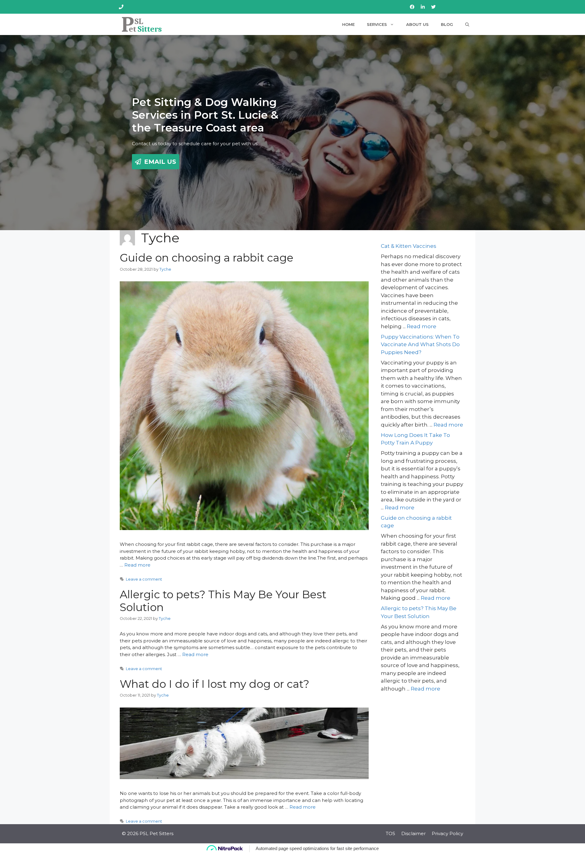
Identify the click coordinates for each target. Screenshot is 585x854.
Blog (447, 24)
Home (348, 24)
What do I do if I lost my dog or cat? (214, 684)
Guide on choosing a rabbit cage (206, 257)
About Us (417, 24)
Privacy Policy (447, 833)
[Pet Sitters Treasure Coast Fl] (142, 24)
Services (377, 24)
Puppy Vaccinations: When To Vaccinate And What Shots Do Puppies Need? (420, 344)
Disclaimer (413, 833)
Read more (137, 565)
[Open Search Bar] (467, 24)
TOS (390, 833)
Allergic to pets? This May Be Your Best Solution (223, 601)
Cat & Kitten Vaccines (408, 246)
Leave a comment (144, 579)
